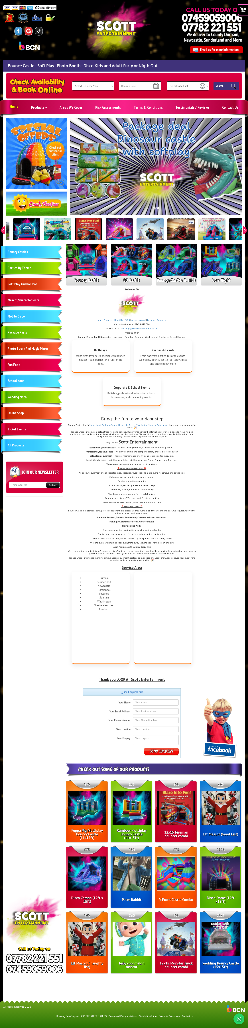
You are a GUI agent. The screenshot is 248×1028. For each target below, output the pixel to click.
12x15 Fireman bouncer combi (176, 834)
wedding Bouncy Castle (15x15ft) (220, 965)
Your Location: (123, 729)
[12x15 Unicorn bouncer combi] (119, 232)
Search (219, 86)
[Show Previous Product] (3, 230)
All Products (16, 445)
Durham (106, 425)
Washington (141, 425)
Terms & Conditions (148, 107)
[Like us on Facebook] (18, 31)
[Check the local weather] (36, 206)
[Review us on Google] (28, 31)
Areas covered (138, 320)
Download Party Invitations (123, 1016)
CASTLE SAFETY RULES (94, 1016)
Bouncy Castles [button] (18, 251)
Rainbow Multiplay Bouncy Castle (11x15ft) (132, 834)
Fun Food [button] (14, 364)
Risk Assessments (108, 107)
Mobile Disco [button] (16, 316)
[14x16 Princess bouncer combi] (211, 232)
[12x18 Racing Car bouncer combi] (181, 232)
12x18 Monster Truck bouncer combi (176, 965)
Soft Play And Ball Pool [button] (23, 284)
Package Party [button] (17, 332)
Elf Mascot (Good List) (220, 834)
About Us (118, 320)
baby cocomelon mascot (131, 965)
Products (38, 107)
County (113, 425)
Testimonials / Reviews (192, 107)
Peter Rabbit (131, 899)
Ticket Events (17, 429)
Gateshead (162, 425)
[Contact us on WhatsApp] (238, 1018)
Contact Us (230, 107)
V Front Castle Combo (176, 899)
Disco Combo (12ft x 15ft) (87, 899)
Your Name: (125, 702)
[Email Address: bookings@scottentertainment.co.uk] (216, 49)
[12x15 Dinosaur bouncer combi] (57, 232)
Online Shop (16, 413)
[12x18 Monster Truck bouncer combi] (150, 232)
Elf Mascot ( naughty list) (87, 965)
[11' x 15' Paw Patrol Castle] (26, 232)
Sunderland (95, 425)
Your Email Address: (120, 711)
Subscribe (52, 485)
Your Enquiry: (124, 738)
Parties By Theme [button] (19, 267)
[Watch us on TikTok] (39, 31)
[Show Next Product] (245, 230)
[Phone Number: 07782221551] (212, 27)
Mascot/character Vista (23, 300)
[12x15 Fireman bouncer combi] (88, 232)
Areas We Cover (71, 107)
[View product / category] (36, 153)
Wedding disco (17, 397)
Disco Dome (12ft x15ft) (220, 899)
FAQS (127, 320)
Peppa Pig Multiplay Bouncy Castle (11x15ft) (87, 834)
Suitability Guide (148, 1016)
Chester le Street (126, 425)
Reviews (151, 320)
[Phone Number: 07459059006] (212, 18)
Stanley (152, 425)
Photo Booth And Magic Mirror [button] (28, 348)
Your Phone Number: (120, 720)
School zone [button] (16, 380)
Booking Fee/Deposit (67, 1016)
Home (14, 106)
